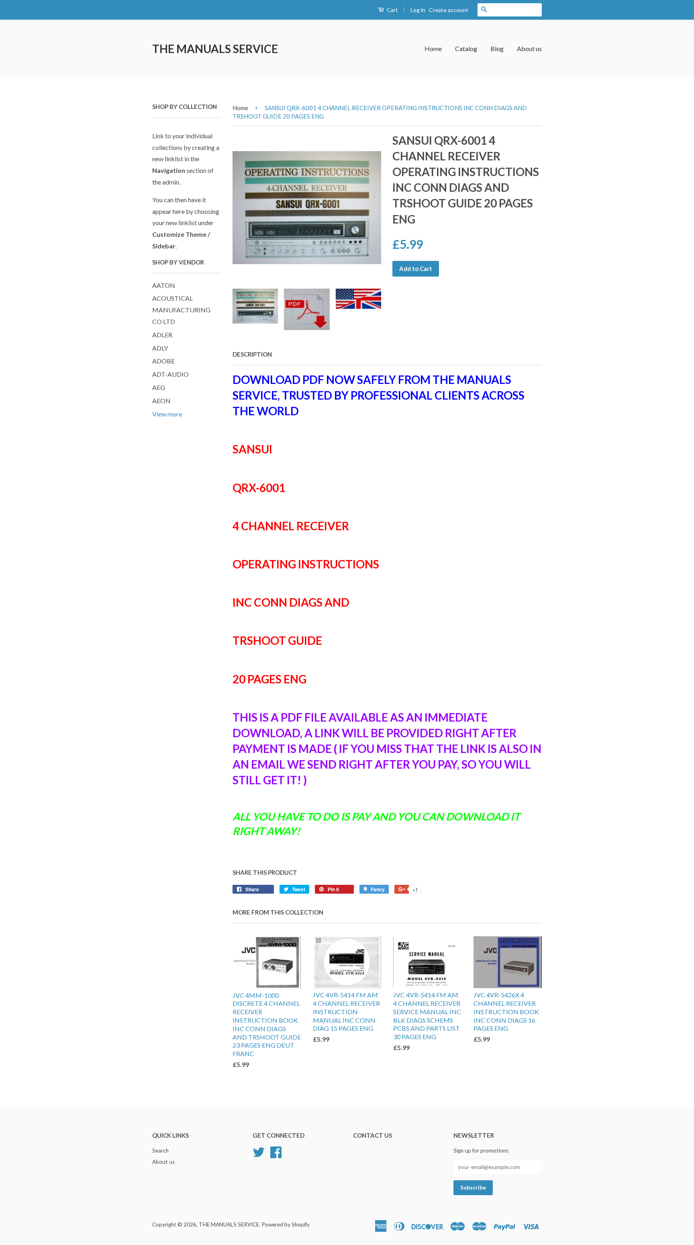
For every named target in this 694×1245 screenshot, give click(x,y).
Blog (497, 48)
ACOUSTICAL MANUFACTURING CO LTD (181, 309)
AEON (161, 400)
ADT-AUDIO (170, 374)
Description (252, 354)
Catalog (466, 48)
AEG (158, 387)
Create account (448, 9)
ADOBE (163, 361)
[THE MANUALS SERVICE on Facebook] (276, 1151)
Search (160, 1150)
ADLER (162, 334)
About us (529, 48)
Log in (417, 9)
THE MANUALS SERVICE (215, 48)
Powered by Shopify (285, 1224)
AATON (163, 285)
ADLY (160, 348)
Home (433, 48)
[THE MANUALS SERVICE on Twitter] (259, 1151)
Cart (392, 9)
